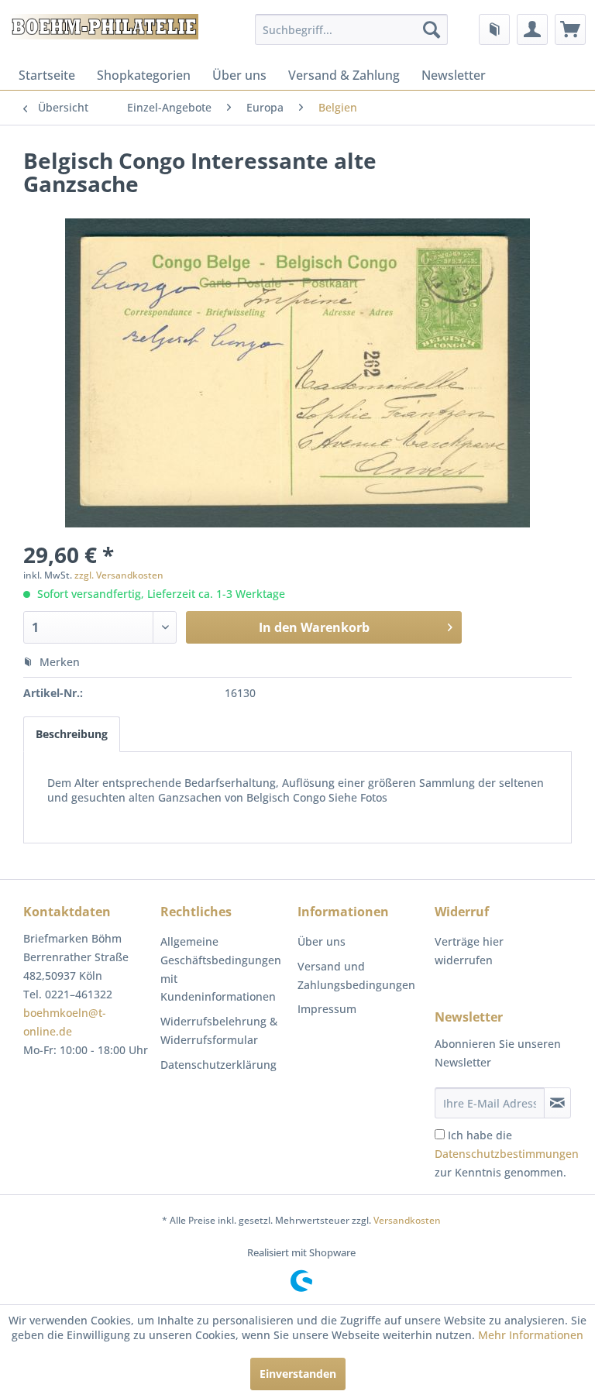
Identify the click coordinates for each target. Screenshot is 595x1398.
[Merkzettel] (494, 29)
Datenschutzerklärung (218, 1064)
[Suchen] (431, 29)
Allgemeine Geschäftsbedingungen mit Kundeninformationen (220, 969)
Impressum (327, 1008)
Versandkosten (407, 1220)
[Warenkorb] (570, 29)
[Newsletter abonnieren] (557, 1102)
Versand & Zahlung (344, 75)
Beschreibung (72, 733)
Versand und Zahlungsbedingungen (356, 975)
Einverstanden (298, 1373)
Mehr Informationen (530, 1335)
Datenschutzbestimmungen (507, 1153)
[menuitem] (352, 29)
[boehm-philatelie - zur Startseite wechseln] (103, 33)
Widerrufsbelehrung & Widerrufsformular (218, 1030)
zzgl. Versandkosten (118, 575)
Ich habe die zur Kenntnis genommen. (507, 1154)
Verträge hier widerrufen (469, 950)
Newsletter (453, 75)
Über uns (239, 75)
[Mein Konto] (532, 29)
